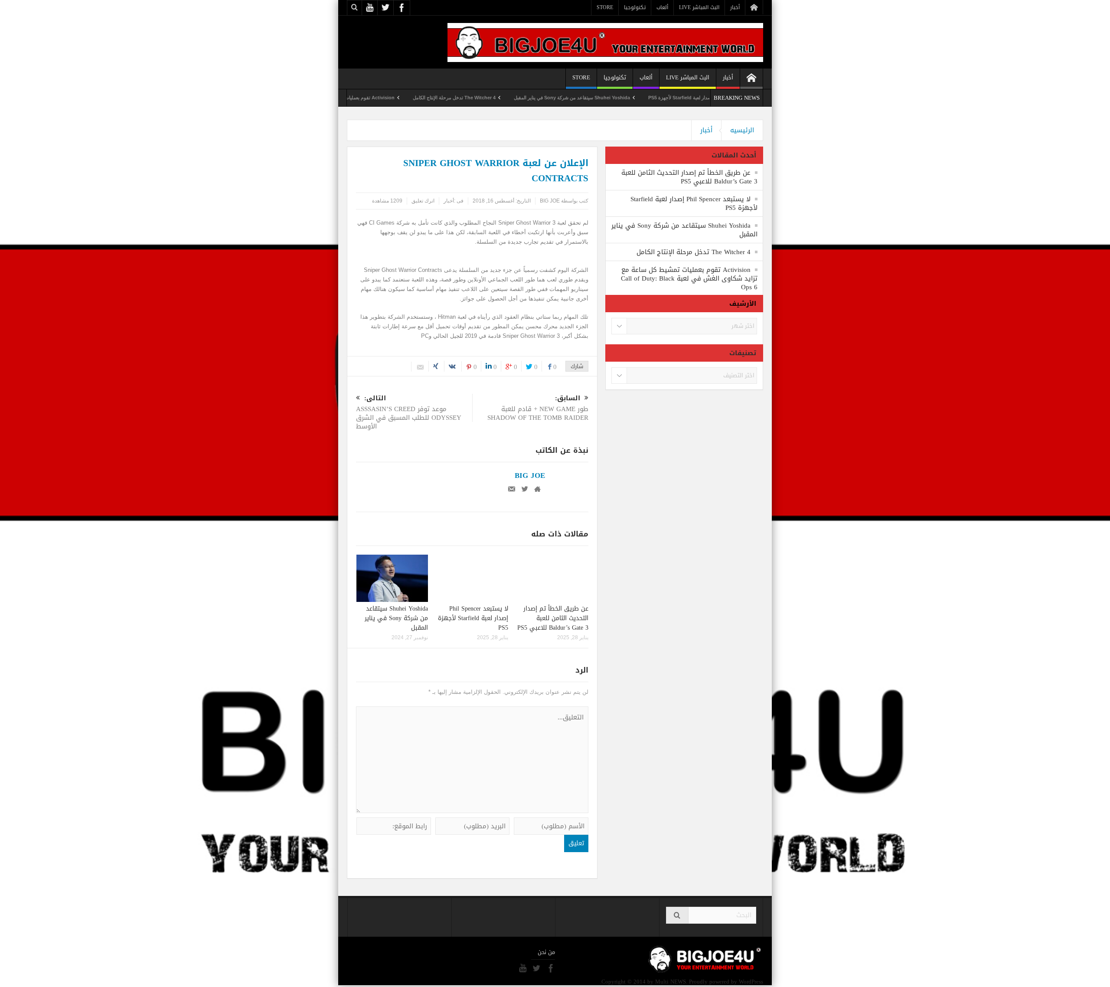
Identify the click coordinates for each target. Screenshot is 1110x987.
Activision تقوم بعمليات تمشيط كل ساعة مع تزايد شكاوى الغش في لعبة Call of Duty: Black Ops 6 (689, 278)
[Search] (677, 915)
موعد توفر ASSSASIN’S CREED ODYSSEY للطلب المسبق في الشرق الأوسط (408, 413)
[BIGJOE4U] (605, 42)
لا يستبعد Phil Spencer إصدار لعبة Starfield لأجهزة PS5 (473, 618)
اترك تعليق (422, 201)
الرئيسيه (742, 130)
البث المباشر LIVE (699, 7)
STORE (605, 7)
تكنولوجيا (635, 7)
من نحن (546, 952)
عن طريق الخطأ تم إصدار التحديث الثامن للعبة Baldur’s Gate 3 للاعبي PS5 (552, 618)
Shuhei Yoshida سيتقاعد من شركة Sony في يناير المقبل (605, 97)
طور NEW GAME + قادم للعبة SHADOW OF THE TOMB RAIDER (537, 409)
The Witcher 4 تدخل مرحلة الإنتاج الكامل (487, 97)
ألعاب (662, 7)
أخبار (735, 7)
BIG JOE (550, 201)
